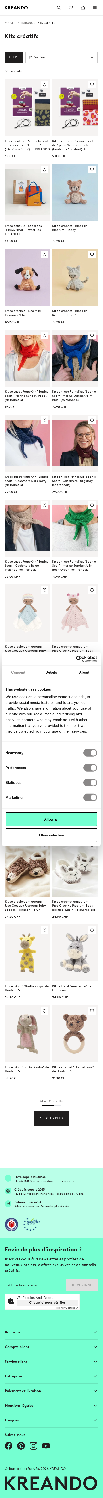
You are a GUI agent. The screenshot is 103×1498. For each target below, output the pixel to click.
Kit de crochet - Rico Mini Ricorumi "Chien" (23, 313)
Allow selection (51, 835)
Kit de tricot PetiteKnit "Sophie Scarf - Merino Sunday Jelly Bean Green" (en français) (74, 565)
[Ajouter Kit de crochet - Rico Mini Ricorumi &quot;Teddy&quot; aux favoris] (92, 169)
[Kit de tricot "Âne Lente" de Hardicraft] (75, 953)
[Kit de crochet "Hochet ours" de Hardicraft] (75, 1033)
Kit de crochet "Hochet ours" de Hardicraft (73, 1069)
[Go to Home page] (16, 8)
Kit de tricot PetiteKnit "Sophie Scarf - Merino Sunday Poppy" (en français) (27, 396)
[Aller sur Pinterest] (21, 1446)
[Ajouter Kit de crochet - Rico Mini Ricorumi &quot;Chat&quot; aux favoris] (92, 254)
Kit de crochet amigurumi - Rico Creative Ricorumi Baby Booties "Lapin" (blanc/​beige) (73, 905)
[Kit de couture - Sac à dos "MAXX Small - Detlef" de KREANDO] (27, 192)
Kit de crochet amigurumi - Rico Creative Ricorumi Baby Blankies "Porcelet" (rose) (72, 650)
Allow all (51, 819)
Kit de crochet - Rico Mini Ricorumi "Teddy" (70, 228)
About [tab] (84, 672)
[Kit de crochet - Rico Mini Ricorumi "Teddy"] (75, 192)
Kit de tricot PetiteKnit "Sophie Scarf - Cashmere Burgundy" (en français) (74, 481)
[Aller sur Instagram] (33, 1446)
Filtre (13, 57)
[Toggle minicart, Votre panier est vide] (83, 7)
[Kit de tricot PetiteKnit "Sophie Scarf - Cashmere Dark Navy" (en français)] (27, 443)
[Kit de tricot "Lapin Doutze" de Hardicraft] (27, 1033)
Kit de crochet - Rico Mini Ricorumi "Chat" (70, 313)
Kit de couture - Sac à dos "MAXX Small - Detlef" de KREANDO (23, 230)
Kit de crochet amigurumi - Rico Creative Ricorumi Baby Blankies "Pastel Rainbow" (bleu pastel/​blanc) (25, 651)
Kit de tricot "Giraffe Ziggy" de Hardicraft (27, 988)
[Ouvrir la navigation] (95, 7)
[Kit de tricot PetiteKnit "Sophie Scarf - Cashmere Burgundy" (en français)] (75, 443)
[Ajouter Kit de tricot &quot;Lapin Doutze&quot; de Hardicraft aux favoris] (44, 1011)
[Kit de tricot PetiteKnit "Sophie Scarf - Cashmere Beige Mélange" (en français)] (27, 528)
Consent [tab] (18, 672)
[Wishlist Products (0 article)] (71, 7)
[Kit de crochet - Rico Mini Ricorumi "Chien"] (27, 277)
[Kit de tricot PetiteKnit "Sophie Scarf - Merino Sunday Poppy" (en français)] (27, 358)
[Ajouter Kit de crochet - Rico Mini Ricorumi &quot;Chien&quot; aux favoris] (44, 254)
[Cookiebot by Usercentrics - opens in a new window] (76, 659)
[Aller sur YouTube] (46, 1446)
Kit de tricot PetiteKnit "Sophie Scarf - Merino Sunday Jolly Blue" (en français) (74, 396)
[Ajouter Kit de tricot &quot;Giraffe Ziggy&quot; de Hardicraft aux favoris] (44, 930)
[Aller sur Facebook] (8, 1446)
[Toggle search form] (59, 7)
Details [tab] (51, 672)
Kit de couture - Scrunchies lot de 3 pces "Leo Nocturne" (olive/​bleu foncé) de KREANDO (27, 145)
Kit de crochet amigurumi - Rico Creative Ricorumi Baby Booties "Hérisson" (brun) (25, 905)
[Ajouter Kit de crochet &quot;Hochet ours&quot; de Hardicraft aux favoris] (92, 1011)
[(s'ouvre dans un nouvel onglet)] (11, 1224)
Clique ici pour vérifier (47, 1302)
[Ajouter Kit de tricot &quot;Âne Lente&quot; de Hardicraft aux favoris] (92, 930)
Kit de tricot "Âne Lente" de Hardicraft (71, 988)
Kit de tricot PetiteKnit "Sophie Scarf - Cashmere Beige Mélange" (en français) (26, 565)
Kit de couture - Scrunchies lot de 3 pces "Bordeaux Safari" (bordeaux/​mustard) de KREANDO (74, 145)
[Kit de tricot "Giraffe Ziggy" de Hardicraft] (27, 953)
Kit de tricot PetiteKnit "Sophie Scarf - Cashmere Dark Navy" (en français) (26, 481)
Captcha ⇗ (67, 1307)
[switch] (90, 768)
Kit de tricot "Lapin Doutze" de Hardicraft (27, 1069)
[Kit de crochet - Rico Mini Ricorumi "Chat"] (75, 277)
